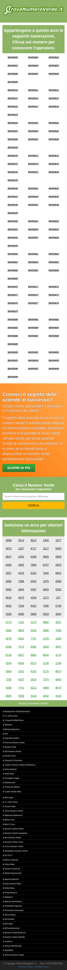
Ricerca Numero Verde (14, 742)
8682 (33, 655)
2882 (9, 581)
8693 (58, 679)
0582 (9, 630)
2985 (46, 630)
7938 (58, 630)
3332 (21, 671)
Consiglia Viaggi (11, 778)
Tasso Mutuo (10, 915)
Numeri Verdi (10, 747)
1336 (58, 663)
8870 (58, 671)
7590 (46, 606)
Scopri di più (18, 468)
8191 (33, 573)
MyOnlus (8, 725)
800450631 (33, 155)
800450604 (33, 65)
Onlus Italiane (10, 769)
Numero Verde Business (15, 933)
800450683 (13, 328)
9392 (33, 646)
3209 (58, 638)
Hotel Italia (9, 774)
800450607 (33, 74)
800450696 (13, 368)
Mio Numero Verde (12, 837)
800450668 (54, 270)
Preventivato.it (10, 893)
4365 (46, 540)
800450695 (54, 360)
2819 (33, 679)
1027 (21, 548)
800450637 (33, 172)
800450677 (33, 303)
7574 (21, 646)
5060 (9, 671)
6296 (33, 556)
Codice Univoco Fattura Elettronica (19, 765)
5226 (33, 630)
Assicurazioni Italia (12, 884)
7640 (46, 573)
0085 (21, 614)
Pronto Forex (10, 756)
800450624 (33, 131)
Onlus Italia (9, 864)
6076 (9, 638)
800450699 (13, 377)
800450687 (33, 336)
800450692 (54, 352)
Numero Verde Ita (12, 869)
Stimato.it (8, 897)
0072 (33, 663)
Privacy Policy (26, 966)
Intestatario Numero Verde (16, 851)
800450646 (13, 205)
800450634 (33, 164)
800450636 (13, 172)
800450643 (13, 196)
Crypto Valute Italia (12, 791)
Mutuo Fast (9, 820)
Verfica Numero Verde (14, 955)
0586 (58, 581)
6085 (9, 565)
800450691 (33, 352)
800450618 (54, 106)
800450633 (13, 164)
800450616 (13, 106)
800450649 (13, 213)
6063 (58, 548)
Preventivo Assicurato (14, 910)
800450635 (54, 164)
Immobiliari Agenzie (13, 906)
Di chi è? (8, 855)
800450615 (54, 98)
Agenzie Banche (11, 879)
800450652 (54, 221)
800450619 (13, 115)
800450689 (13, 344)
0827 (21, 655)
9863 (21, 630)
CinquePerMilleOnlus (14, 720)
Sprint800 (8, 950)
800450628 (54, 139)
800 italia (8, 924)
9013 (33, 540)
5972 (9, 548)
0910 (9, 597)
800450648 (54, 205)
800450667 (33, 270)
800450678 (54, 303)
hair (6, 734)
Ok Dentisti (9, 919)
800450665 (54, 262)
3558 (21, 696)
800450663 (13, 262)
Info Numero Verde (12, 751)
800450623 (13, 131)
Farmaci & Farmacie (13, 760)
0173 (9, 622)
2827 (58, 622)
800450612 (54, 90)
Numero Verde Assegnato (15, 833)
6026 (21, 663)
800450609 (13, 82)
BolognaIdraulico (12, 729)
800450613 (13, 98)
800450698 (54, 368)
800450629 (13, 147)
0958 (9, 540)
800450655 (54, 229)
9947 (58, 646)
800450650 (13, 221)
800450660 (13, 254)
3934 (58, 614)
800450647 (33, 205)
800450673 (13, 295)
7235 (9, 679)
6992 (46, 622)
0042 (46, 696)
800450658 (54, 237)
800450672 (54, 287)
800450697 (33, 368)
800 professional (11, 928)
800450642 (54, 188)
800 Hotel (8, 798)
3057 (9, 573)
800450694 (33, 360)
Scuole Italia (9, 806)
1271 (46, 597)
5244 (9, 663)
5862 (9, 589)
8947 (9, 556)
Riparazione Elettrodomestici (17, 711)
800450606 (13, 74)
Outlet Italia (9, 888)
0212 (33, 687)
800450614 (33, 98)
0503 (46, 614)
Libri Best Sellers (12, 738)
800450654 (33, 229)
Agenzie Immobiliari (13, 901)
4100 (58, 696)
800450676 (13, 303)
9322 (33, 606)
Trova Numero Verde (13, 811)
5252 (58, 589)
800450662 (54, 254)
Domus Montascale (13, 946)
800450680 (13, 319)
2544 (33, 581)
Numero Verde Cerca (13, 842)
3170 (33, 622)
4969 (46, 687)
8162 (33, 671)
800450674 (33, 295)
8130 (9, 655)
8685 (9, 696)
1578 (46, 638)
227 (58, 597)
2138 (46, 663)
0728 (58, 606)
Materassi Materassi (13, 815)
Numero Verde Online (14, 829)
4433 (21, 573)
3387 (33, 589)
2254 (21, 556)
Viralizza (8, 941)
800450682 (54, 319)
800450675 (54, 295)
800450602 (54, 57)
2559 (9, 614)
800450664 (33, 262)
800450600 (13, 57)
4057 (21, 679)
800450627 (33, 139)
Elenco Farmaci (11, 860)
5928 (46, 646)
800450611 (33, 90)
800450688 (54, 336)
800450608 (54, 74)
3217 (46, 548)
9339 (9, 646)
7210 (21, 622)
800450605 (54, 65)
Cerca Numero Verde (13, 846)
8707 (46, 565)
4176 (58, 655)
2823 (58, 565)
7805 (33, 565)
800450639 (13, 180)
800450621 (33, 123)
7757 (33, 638)
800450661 (33, 254)
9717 (33, 548)
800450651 (33, 221)
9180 (9, 687)
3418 (33, 696)
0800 (58, 556)
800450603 (13, 65)
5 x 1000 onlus (11, 716)
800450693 (13, 360)
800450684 (33, 328)
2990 (33, 614)
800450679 (13, 311)
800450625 (54, 131)
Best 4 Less (9, 824)
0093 (46, 589)
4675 (21, 597)
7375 (46, 679)
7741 (21, 687)
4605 (21, 565)
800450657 (33, 237)
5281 (21, 638)
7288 (21, 581)
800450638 (54, 172)
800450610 (13, 90)
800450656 (13, 237)
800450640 (13, 188)
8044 (46, 655)
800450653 (13, 229)
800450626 (13, 139)
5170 (46, 671)
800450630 (13, 155)
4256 (33, 597)
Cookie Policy (42, 966)
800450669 (13, 278)
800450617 (33, 106)
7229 (21, 606)
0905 (46, 556)
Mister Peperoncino (13, 873)
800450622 (54, 123)
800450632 (54, 155)
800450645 (54, 196)
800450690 (13, 352)
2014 (21, 540)
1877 (58, 540)
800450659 (13, 246)
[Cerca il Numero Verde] (33, 10)
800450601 (33, 57)
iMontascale (9, 782)
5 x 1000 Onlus (11, 802)
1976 (46, 581)
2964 (21, 589)
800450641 (33, 188)
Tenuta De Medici (12, 787)
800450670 (13, 287)
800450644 (33, 196)
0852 (9, 606)
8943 (58, 573)
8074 (58, 687)
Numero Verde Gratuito (14, 937)
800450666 (13, 270)
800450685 (54, 328)
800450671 (33, 287)
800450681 (33, 319)
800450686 (13, 336)
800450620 (13, 123)
